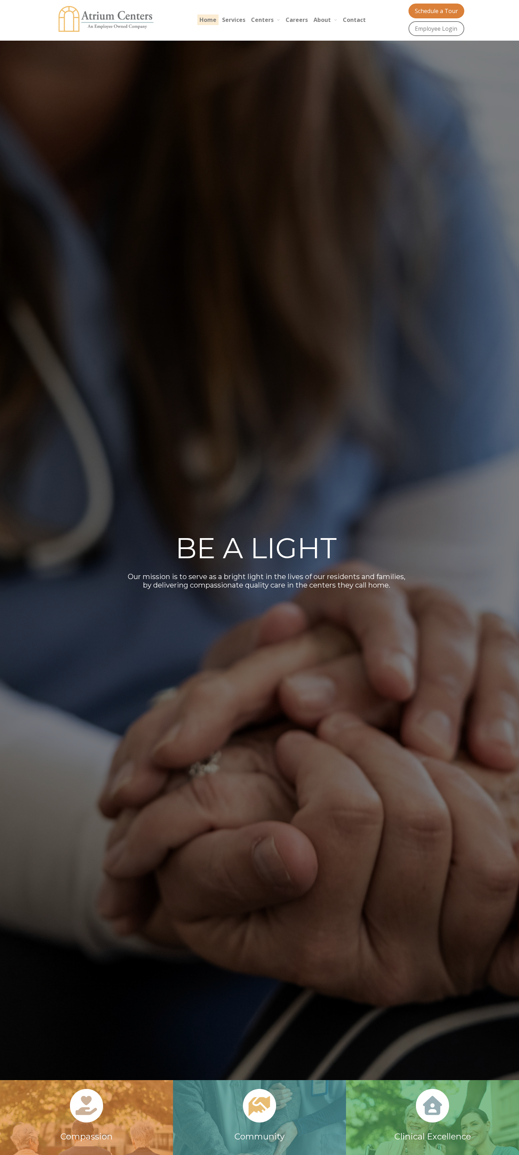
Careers (297, 20)
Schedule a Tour (436, 11)
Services (233, 20)
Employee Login (436, 29)
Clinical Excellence (432, 1136)
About (322, 20)
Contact (354, 20)
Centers (262, 20)
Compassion (86, 1136)
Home (207, 20)
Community (259, 1136)
